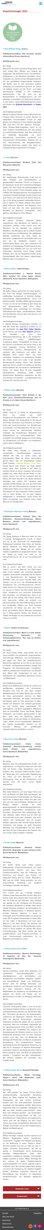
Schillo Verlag (9, 842)
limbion (7, 628)
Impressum (6, 1220)
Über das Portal (8, 1216)
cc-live (7, 157)
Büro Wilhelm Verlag (12, 49)
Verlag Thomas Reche (13, 1070)
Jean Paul (23, 329)
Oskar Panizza (35, 329)
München (14, 157)
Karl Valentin (28, 331)
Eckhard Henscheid (24, 104)
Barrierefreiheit (7, 1227)
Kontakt (5, 1213)
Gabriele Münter (23, 463)
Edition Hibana (10, 268)
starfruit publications (12, 948)
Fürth (24, 948)
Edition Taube (10, 390)
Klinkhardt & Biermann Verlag (16, 511)
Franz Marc (36, 463)
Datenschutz (7, 1223)
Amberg (24, 49)
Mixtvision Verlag (11, 739)
